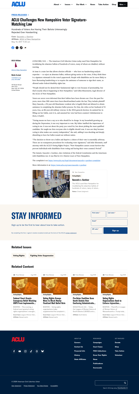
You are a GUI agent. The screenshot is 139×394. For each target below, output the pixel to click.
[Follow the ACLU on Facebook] (13, 351)
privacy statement (71, 233)
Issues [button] (68, 4)
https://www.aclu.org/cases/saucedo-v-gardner (68, 165)
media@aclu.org (16, 78)
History (77, 355)
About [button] (57, 4)
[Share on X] (17, 48)
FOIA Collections (99, 351)
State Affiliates (80, 359)
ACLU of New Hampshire (30, 39)
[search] (125, 382)
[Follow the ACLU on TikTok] (31, 351)
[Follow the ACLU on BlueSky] (42, 351)
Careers (77, 342)
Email (94, 221)
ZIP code (95, 229)
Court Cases (97, 347)
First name (95, 213)
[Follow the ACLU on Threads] (36, 351)
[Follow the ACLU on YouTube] (19, 351)
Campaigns (97, 342)
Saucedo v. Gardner (25, 36)
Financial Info (79, 351)
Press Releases (19, 15)
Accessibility (54, 386)
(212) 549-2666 (15, 79)
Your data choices (42, 386)
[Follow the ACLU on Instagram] (25, 351)
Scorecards (97, 368)
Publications (98, 363)
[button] (21, 48)
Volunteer (118, 355)
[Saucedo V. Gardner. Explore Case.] (70, 184)
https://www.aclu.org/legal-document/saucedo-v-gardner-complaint (74, 160)
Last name (111, 213)
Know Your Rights (100, 355)
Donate (117, 342)
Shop (114, 4)
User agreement (16, 386)
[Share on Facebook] (12, 48)
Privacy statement (29, 386)
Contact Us (78, 347)
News (92, 4)
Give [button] (121, 4)
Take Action (103, 4)
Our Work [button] (80, 4)
